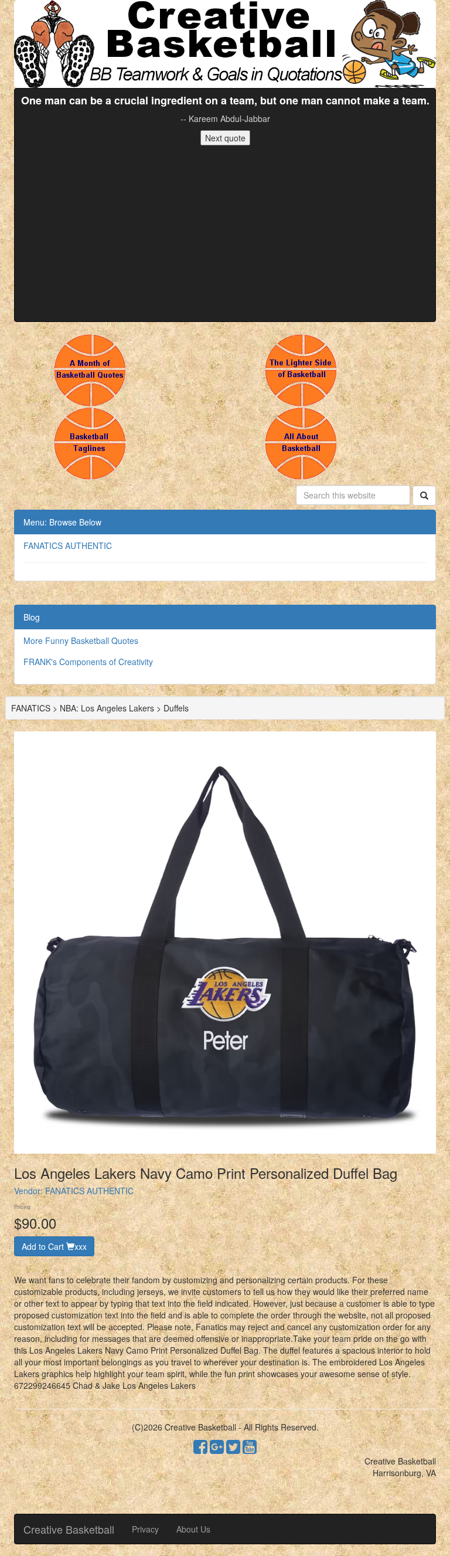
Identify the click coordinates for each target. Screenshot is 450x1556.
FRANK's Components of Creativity (88, 661)
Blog (31, 617)
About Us (193, 1529)
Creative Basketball (68, 1529)
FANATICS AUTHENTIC (67, 545)
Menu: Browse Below (62, 522)
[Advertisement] (225, 233)
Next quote (225, 138)
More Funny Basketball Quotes (80, 640)
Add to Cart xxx (54, 1246)
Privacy (145, 1529)
